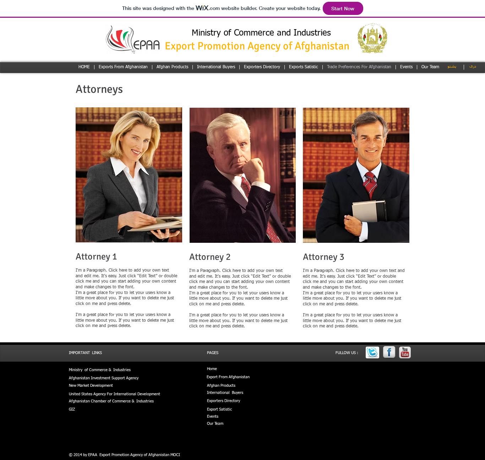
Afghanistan (239, 377)
